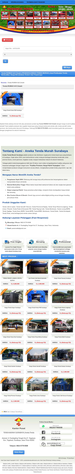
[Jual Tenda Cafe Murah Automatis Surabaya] (37, 273)
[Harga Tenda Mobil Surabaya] (62, 332)
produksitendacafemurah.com (31, 460)
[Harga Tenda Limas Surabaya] (37, 390)
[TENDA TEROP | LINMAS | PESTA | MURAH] (12, 273)
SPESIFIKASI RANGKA (17, 2)
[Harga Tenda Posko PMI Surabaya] (12, 105)
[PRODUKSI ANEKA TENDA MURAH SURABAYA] (37, 33)
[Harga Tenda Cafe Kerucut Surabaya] (62, 390)
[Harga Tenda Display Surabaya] (62, 361)
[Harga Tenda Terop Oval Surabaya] (12, 332)
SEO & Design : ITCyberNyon (66, 458)
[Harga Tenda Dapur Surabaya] (12, 302)
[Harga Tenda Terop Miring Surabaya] (37, 332)
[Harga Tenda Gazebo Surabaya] (12, 361)
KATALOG (5, 2)
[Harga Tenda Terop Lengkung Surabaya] (62, 302)
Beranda (3, 82)
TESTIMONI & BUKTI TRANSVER (36, 2)
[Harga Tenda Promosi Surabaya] (12, 390)
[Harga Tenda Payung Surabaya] (62, 273)
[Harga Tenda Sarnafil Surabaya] (37, 361)
